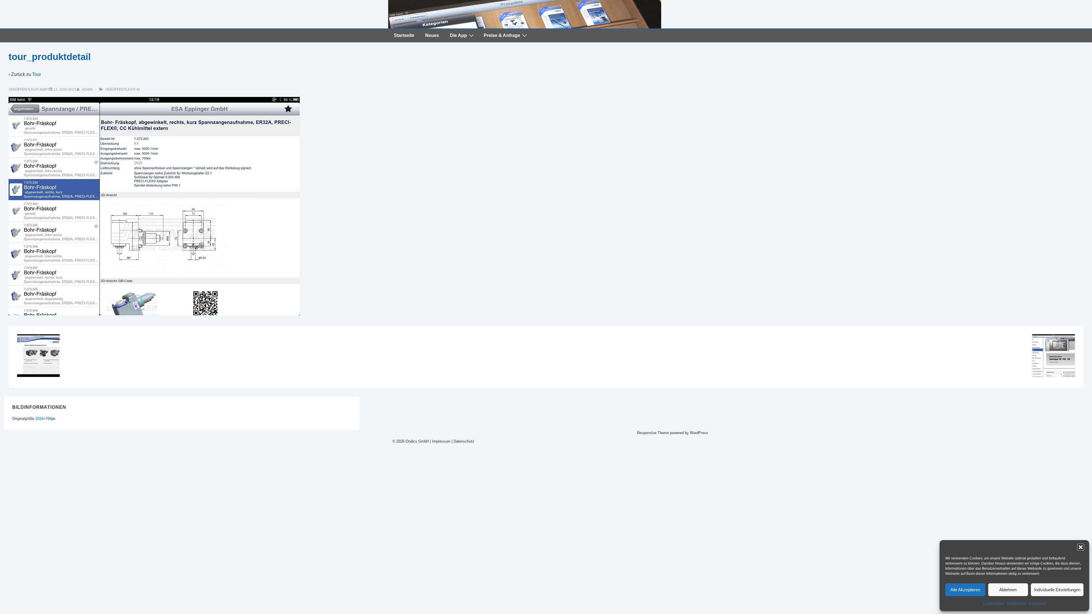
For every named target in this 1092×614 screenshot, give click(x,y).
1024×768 (43, 418)
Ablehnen (1008, 589)
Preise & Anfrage (502, 35)
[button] (1080, 547)
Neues (432, 35)
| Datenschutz (463, 441)
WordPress (699, 433)
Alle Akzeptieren (965, 589)
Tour (36, 74)
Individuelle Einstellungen (1057, 589)
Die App (458, 35)
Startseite (404, 35)
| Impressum (439, 441)
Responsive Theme (653, 433)
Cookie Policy (993, 603)
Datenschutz (1016, 603)
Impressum (1037, 603)
